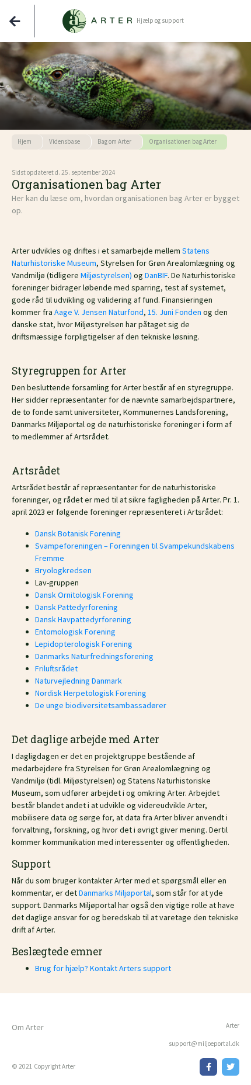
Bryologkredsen (63, 570)
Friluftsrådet (56, 668)
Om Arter (28, 1027)
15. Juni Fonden (174, 312)
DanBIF (156, 275)
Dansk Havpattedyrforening (83, 619)
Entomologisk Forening (75, 631)
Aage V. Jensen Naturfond (99, 312)
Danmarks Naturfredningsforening (94, 656)
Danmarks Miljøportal (115, 893)
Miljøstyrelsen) (107, 275)
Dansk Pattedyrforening (76, 607)
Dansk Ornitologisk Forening (84, 595)
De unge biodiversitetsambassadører (100, 705)
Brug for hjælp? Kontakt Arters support (103, 968)
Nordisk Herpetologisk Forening (91, 693)
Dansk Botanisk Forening (78, 533)
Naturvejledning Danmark (78, 680)
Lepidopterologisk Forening (84, 644)
